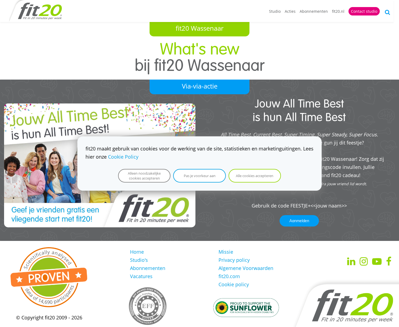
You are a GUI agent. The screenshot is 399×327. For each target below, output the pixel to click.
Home (137, 252)
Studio (275, 11)
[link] (99, 107)
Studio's (139, 260)
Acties (290, 11)
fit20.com (229, 276)
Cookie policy (233, 284)
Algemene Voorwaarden (245, 268)
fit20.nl (338, 11)
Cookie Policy (123, 156)
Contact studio (364, 11)
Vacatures (141, 276)
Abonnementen (314, 11)
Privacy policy (234, 260)
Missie (225, 252)
